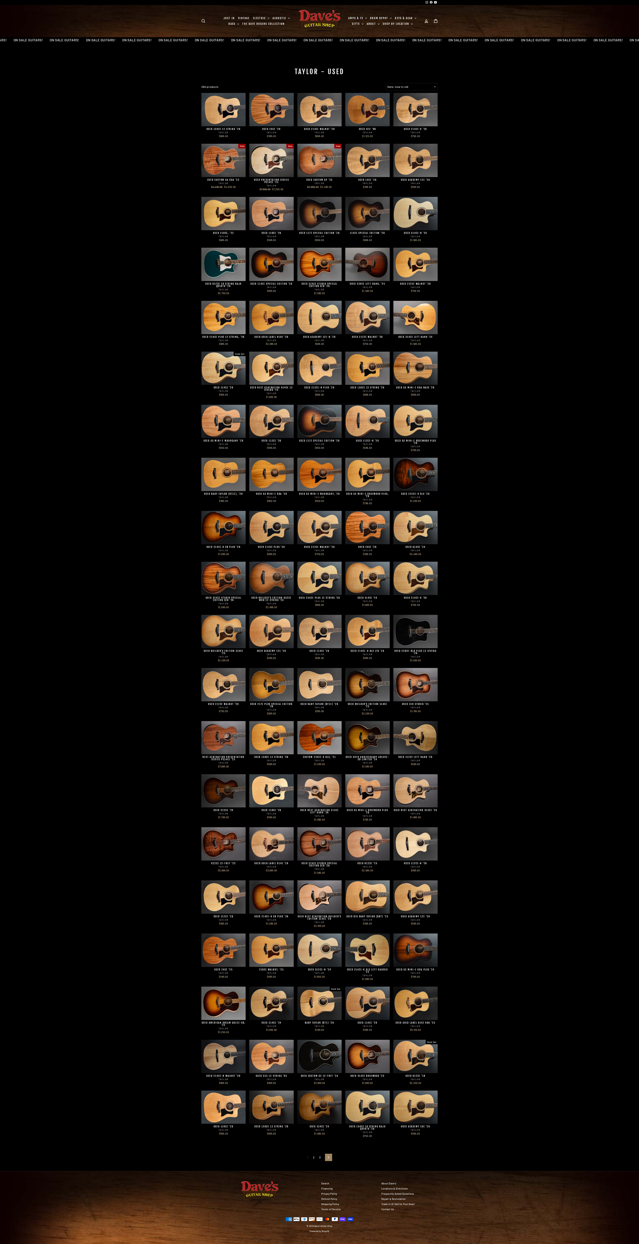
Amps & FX (356, 18)
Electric (260, 18)
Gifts (356, 23)
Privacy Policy (329, 1193)
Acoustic (280, 18)
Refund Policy (329, 1199)
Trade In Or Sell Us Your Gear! (398, 1204)
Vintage (244, 18)
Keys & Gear (404, 18)
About (372, 23)
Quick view (223, 122)
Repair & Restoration (393, 1199)
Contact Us (387, 1209)
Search (325, 1183)
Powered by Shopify (319, 1231)
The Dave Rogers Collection (263, 23)
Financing (327, 1188)
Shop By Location (396, 23)
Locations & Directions (394, 1188)
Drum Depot (379, 18)
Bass (232, 23)
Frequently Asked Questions (397, 1193)
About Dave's (389, 1183)
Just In (229, 18)
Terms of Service (331, 1209)
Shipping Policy (330, 1204)
